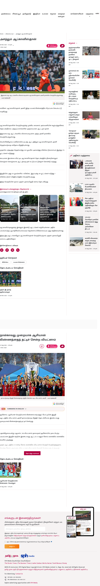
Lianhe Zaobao (37, 563)
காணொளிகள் (77, 13)
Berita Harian (47, 563)
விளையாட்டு (9, 34)
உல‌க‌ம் (45, 13)
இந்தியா (36, 13)
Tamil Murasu (56, 563)
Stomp (64, 563)
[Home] (27, 556)
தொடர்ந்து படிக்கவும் (32, 453)
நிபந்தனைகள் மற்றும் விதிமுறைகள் (30, 569)
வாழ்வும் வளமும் (61, 15)
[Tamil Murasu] (12, 556)
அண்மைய (6, 13)
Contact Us (19, 574)
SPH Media (33, 583)
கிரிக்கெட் (5, 262)
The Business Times (24, 563)
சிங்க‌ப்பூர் (16, 13)
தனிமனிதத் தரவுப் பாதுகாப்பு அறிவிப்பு (59, 569)
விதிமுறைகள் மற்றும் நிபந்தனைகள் (25, 535)
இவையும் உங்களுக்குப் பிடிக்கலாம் (14, 189)
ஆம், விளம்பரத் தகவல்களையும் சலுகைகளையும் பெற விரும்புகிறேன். (29, 542)
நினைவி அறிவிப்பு (81, 569)
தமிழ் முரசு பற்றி (10, 569)
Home (1, 34)
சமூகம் (53, 13)
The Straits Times (11, 563)
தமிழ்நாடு (27, 13)
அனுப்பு (12, 546)
